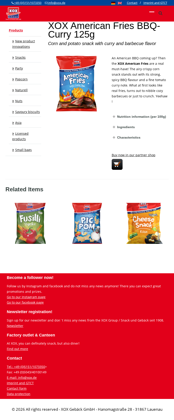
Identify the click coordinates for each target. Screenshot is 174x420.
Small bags (23, 150)
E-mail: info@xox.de (22, 377)
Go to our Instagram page (26, 297)
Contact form (17, 388)
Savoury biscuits (27, 112)
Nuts (18, 101)
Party (19, 68)
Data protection (18, 394)
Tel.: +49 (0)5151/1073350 (26, 367)
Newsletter (15, 326)
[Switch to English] (120, 3)
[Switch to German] (113, 3)
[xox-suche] (160, 13)
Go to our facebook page (25, 302)
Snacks (20, 57)
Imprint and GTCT (20, 383)
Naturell (21, 90)
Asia (18, 122)
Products (16, 30)
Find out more (17, 349)
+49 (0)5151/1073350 (27, 3)
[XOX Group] (13, 13)
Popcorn (21, 79)
